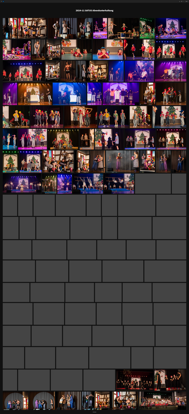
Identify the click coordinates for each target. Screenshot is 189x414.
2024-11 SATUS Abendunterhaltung (94, 10)
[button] (1, 1)
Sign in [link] (187, 1)
